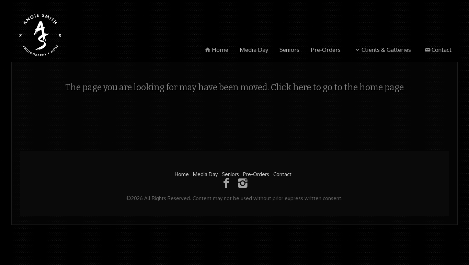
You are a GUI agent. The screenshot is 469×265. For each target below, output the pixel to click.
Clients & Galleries (386, 49)
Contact (441, 49)
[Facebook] (226, 182)
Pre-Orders (326, 49)
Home (220, 49)
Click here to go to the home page (337, 87)
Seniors (289, 49)
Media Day (254, 49)
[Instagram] (243, 182)
